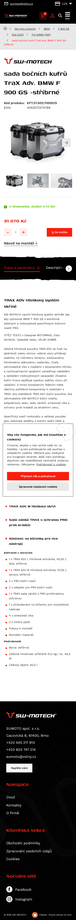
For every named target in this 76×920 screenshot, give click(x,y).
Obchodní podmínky (23, 843)
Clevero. (43, 915)
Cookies (12, 859)
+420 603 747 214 (21, 749)
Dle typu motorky (25, 28)
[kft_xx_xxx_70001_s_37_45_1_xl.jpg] (38, 141)
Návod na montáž (19, 243)
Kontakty (13, 805)
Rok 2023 (18, 34)
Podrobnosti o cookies (51, 464)
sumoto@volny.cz (21, 756)
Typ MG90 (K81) (41, 34)
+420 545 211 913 (20, 742)
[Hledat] (60, 15)
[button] (66, 142)
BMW (47, 28)
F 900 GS (63, 28)
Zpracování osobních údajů (29, 851)
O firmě (12, 813)
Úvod (10, 797)
